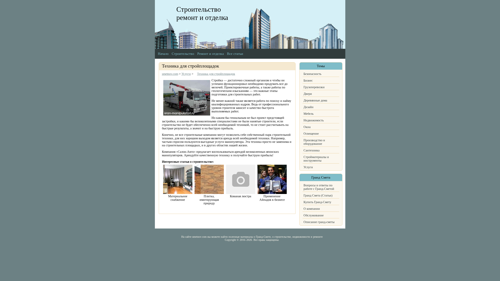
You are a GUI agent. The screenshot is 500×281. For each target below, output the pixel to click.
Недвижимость (314, 120)
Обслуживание (314, 215)
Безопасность (312, 74)
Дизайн (308, 107)
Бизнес (308, 80)
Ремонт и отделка (210, 54)
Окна (307, 127)
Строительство (183, 54)
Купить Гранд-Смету (317, 202)
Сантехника (312, 150)
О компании (312, 208)
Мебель (308, 113)
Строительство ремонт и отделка (202, 13)
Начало (163, 54)
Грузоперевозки (314, 87)
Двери (308, 93)
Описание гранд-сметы (319, 222)
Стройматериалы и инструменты (316, 158)
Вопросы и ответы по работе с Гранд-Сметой (319, 187)
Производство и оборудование (314, 142)
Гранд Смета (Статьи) (318, 195)
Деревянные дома (315, 100)
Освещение (311, 133)
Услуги (308, 167)
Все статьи (235, 54)
